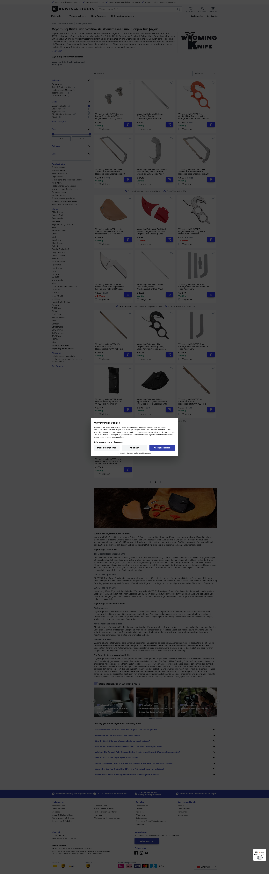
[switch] (260, 857)
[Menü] (264, 850)
